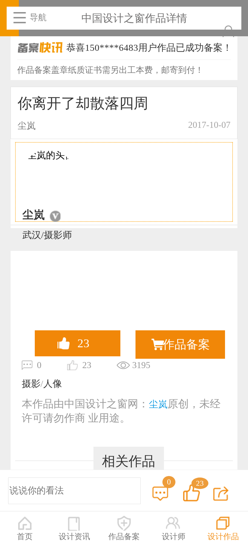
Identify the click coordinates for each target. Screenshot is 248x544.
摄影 (31, 384)
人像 (52, 384)
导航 (38, 17)
